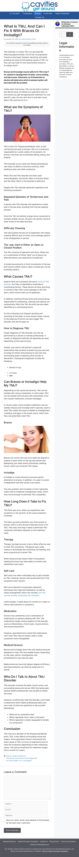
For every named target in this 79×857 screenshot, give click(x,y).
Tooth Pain (47, 13)
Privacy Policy (54, 841)
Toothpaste (27, 13)
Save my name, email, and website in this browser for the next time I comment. (27, 821)
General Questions (19, 756)
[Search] (69, 34)
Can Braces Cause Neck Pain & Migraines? (22, 758)
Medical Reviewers (9, 841)
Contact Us (39, 17)
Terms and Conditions (68, 841)
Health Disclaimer (62, 13)
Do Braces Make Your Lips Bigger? (19, 761)
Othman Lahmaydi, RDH (67, 25)
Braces (37, 13)
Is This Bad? (15, 13)
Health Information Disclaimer (28, 841)
